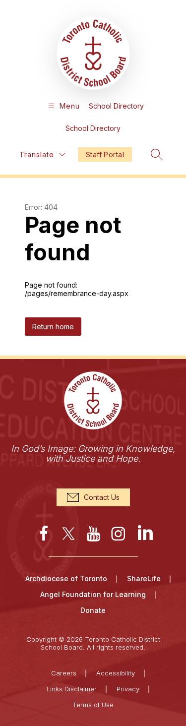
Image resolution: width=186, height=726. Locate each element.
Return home (53, 326)
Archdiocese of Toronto (66, 578)
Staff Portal (105, 154)
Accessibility (115, 673)
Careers (63, 673)
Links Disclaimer (72, 689)
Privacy (128, 689)
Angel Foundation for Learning (93, 594)
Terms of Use (93, 705)
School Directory (116, 106)
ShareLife (144, 578)
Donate (93, 610)
